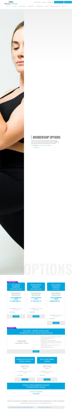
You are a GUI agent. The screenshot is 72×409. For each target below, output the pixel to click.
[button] (49, 147)
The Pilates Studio (39, 6)
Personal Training (22, 6)
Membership (8, 6)
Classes (14, 6)
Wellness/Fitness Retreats (55, 6)
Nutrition (46, 6)
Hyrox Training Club (31, 6)
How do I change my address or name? (45, 407)
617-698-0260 (36, 394)
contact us (39, 403)
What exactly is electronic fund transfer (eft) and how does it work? (21, 407)
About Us (63, 6)
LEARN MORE (36, 147)
